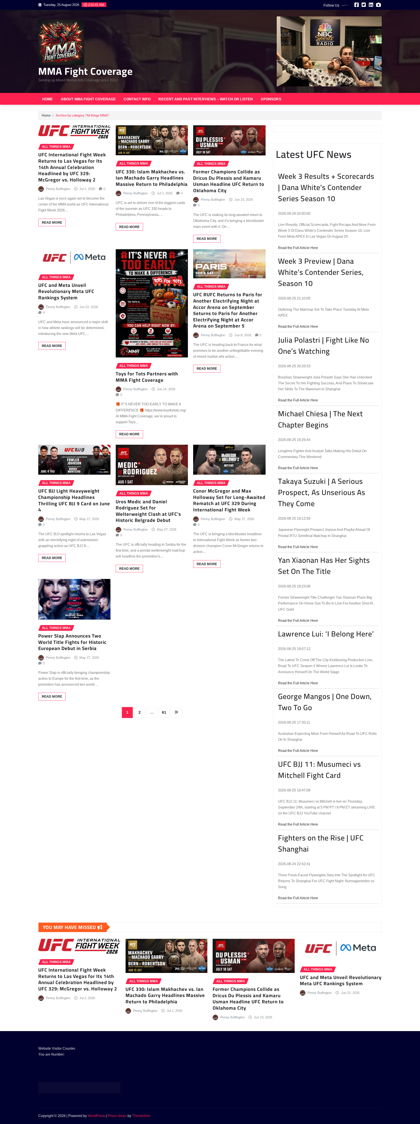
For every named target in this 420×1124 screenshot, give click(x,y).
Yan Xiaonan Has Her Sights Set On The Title (324, 565)
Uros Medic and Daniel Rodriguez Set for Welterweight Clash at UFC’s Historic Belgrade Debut (148, 511)
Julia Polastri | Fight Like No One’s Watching (323, 345)
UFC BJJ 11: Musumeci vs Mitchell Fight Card (319, 769)
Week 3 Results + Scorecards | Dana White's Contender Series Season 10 (326, 187)
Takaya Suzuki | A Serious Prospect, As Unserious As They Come (321, 492)
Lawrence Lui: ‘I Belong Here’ (326, 634)
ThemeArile (141, 1116)
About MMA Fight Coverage (88, 99)
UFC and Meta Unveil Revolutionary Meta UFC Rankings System (66, 291)
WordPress (96, 1116)
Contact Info (137, 99)
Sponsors (271, 99)
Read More (52, 222)
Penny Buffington (58, 189)
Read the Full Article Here (298, 248)
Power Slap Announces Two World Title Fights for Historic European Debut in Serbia (72, 642)
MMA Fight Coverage (85, 71)
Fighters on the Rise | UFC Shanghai (321, 843)
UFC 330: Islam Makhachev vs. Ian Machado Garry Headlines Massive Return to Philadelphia (152, 178)
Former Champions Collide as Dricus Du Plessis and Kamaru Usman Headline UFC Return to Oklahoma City (228, 181)
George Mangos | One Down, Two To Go (325, 701)
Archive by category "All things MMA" (82, 115)
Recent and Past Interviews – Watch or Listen (205, 99)
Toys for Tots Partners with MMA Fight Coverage (147, 377)
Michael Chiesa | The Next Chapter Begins (320, 419)
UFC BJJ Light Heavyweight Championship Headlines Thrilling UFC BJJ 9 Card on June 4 (74, 500)
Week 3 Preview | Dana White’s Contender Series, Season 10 (321, 272)
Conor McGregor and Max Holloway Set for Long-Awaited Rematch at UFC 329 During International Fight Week (229, 500)
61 (164, 712)
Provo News (117, 1116)
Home (47, 99)
